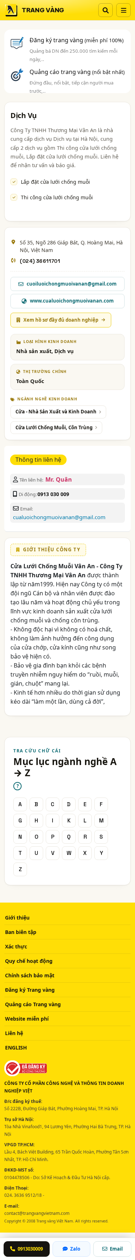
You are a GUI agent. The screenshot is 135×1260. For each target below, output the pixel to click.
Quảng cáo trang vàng (77, 72)
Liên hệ (14, 1033)
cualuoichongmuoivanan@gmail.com (59, 517)
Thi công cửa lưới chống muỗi (57, 197)
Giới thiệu (17, 917)
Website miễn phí (27, 1018)
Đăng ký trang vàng (76, 40)
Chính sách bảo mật (29, 975)
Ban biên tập (20, 932)
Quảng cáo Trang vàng (33, 1004)
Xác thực (16, 946)
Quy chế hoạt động (29, 960)
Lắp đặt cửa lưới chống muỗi (55, 181)
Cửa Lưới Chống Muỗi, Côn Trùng (54, 427)
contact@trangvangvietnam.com (36, 1213)
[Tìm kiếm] (105, 10)
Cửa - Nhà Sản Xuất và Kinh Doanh (55, 411)
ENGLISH (16, 1047)
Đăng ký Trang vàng (30, 989)
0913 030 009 (53, 494)
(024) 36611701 (40, 261)
